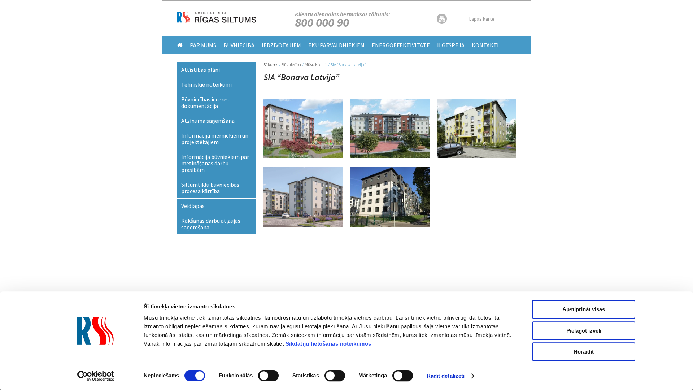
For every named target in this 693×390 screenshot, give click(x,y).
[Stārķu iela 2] (390, 224)
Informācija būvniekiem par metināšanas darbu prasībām (215, 163)
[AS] (216, 20)
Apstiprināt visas (583, 309)
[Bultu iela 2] (303, 156)
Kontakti (485, 45)
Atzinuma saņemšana (208, 120)
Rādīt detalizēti (446, 376)
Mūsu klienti (316, 64)
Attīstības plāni (200, 69)
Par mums (203, 45)
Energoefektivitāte (401, 45)
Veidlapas (193, 205)
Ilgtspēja (451, 45)
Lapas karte (481, 19)
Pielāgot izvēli (583, 331)
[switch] (268, 375)
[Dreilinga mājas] (303, 224)
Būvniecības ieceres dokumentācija (205, 102)
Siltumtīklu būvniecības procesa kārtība (210, 188)
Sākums (270, 64)
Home (180, 45)
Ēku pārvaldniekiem (336, 45)
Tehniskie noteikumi (206, 84)
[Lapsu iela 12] (390, 156)
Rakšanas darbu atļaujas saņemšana (210, 224)
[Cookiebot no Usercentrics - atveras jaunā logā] (95, 375)
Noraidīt (584, 351)
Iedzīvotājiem (281, 45)
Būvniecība (238, 45)
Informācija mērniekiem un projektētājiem (214, 139)
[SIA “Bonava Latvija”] (476, 156)
